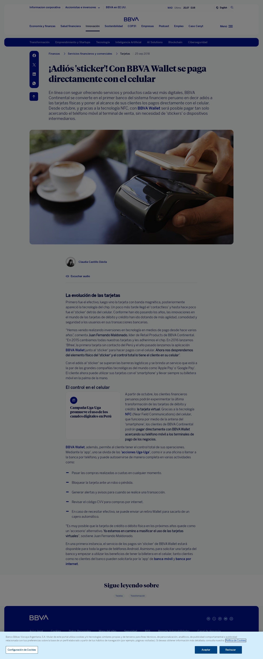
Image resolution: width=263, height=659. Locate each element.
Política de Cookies (236, 640)
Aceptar (206, 649)
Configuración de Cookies (22, 649)
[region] (131, 645)
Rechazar (230, 649)
